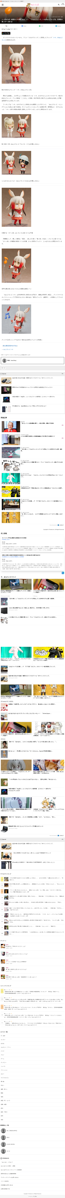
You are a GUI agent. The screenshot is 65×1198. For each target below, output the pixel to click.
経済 (2, 1115)
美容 (2, 1119)
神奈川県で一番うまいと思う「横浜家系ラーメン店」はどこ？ (21, 977)
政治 (2, 1108)
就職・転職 (3, 1104)
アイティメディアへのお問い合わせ (9, 1177)
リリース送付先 (5, 1181)
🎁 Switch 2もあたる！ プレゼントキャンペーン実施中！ (12, 1)
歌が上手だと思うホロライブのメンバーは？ (17, 954)
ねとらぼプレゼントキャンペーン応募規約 (11, 1169)
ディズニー (3, 1062)
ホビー (2, 1074)
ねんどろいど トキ (8, 349)
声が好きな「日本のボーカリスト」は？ (16, 946)
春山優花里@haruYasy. (10, 345)
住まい (2, 1085)
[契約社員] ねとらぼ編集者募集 (8, 1173)
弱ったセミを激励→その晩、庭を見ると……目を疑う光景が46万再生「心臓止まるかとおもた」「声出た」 (35, 902)
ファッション (4, 1070)
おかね (2, 1043)
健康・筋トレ (4, 1089)
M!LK (8, 1137)
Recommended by (53, 525)
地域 (2, 1096)
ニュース (3, 1066)
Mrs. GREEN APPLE (12, 1130)
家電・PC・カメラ (5, 1100)
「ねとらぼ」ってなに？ (7, 1162)
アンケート (3, 940)
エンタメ (3, 1039)
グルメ (2, 1054)
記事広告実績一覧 (5, 1188)
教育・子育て (4, 1112)
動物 (2, 1093)
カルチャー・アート (6, 1047)
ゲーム (2, 1058)
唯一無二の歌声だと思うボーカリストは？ (16, 969)
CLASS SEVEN (11, 1144)
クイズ (2, 1051)
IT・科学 (3, 1035)
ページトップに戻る (32, 1196)
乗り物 (2, 1081)
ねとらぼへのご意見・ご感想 (8, 1166)
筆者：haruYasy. (12, 360)
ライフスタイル (5, 1077)
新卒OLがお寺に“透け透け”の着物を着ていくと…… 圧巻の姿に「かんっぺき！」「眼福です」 (33, 926)
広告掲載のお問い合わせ (7, 1185)
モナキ (8, 1151)
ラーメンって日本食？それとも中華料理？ (16, 961)
